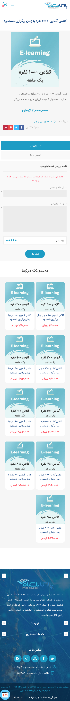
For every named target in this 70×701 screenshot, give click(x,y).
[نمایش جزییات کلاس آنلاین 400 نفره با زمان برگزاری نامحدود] (19, 350)
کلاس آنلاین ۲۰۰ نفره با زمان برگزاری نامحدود (19, 317)
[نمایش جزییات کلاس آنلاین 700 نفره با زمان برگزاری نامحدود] (50, 456)
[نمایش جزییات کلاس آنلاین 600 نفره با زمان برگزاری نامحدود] (19, 403)
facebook (21, 127)
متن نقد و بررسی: (58, 203)
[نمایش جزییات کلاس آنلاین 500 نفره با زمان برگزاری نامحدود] (50, 403)
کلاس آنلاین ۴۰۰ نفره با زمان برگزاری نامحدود (19, 371)
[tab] (35, 146)
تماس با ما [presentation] (35, 155)
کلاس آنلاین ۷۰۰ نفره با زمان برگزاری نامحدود (50, 477)
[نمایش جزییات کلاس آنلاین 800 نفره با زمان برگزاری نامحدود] (19, 456)
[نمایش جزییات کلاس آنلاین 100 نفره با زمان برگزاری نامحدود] (50, 297)
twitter (16, 127)
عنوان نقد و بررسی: (58, 187)
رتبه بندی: (59, 240)
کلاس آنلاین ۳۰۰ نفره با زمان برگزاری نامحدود (50, 371)
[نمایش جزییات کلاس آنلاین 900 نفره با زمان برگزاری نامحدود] (50, 509)
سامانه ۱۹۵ (18, 697)
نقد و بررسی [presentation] (35, 145)
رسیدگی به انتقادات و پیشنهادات (42, 697)
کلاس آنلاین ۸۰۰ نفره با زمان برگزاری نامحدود (19, 477)
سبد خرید (5, 4)
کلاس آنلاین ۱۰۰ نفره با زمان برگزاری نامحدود (50, 317)
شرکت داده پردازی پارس (45, 121)
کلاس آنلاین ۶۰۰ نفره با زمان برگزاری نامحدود (19, 424)
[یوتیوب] (35, 658)
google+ (5, 127)
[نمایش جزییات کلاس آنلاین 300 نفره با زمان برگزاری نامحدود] (50, 350)
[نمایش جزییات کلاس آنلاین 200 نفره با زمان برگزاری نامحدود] (19, 297)
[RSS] (18, 658)
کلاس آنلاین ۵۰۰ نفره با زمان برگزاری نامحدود (50, 424)
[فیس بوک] (44, 658)
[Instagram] (26, 658)
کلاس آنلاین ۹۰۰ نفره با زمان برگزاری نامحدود (50, 530)
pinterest (10, 127)
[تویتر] (52, 658)
